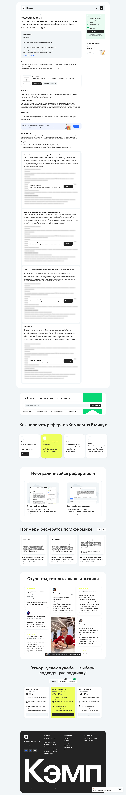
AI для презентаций (48, 753)
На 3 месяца (63, 681)
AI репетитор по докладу (50, 746)
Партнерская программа (90, 738)
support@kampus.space (30, 745)
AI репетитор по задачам (50, 744)
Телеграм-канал (68, 747)
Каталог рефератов (69, 743)
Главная (66, 738)
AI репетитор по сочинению (50, 751)
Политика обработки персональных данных (59, 788)
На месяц (54, 681)
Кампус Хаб (67, 745)
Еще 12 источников (25, 70)
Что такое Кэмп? (88, 740)
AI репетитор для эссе (49, 742)
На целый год (72, 681)
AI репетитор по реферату (50, 749)
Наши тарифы (67, 749)
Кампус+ (90, 788)
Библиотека (67, 740)
